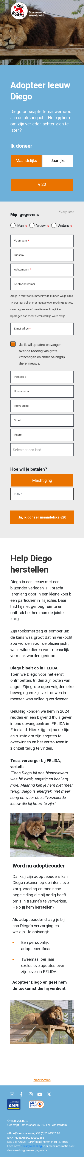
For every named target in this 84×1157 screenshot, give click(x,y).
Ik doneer (21, 146)
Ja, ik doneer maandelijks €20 (42, 517)
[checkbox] (13, 344)
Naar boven (42, 1080)
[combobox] (42, 449)
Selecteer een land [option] (27, 450)
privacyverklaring (31, 1146)
